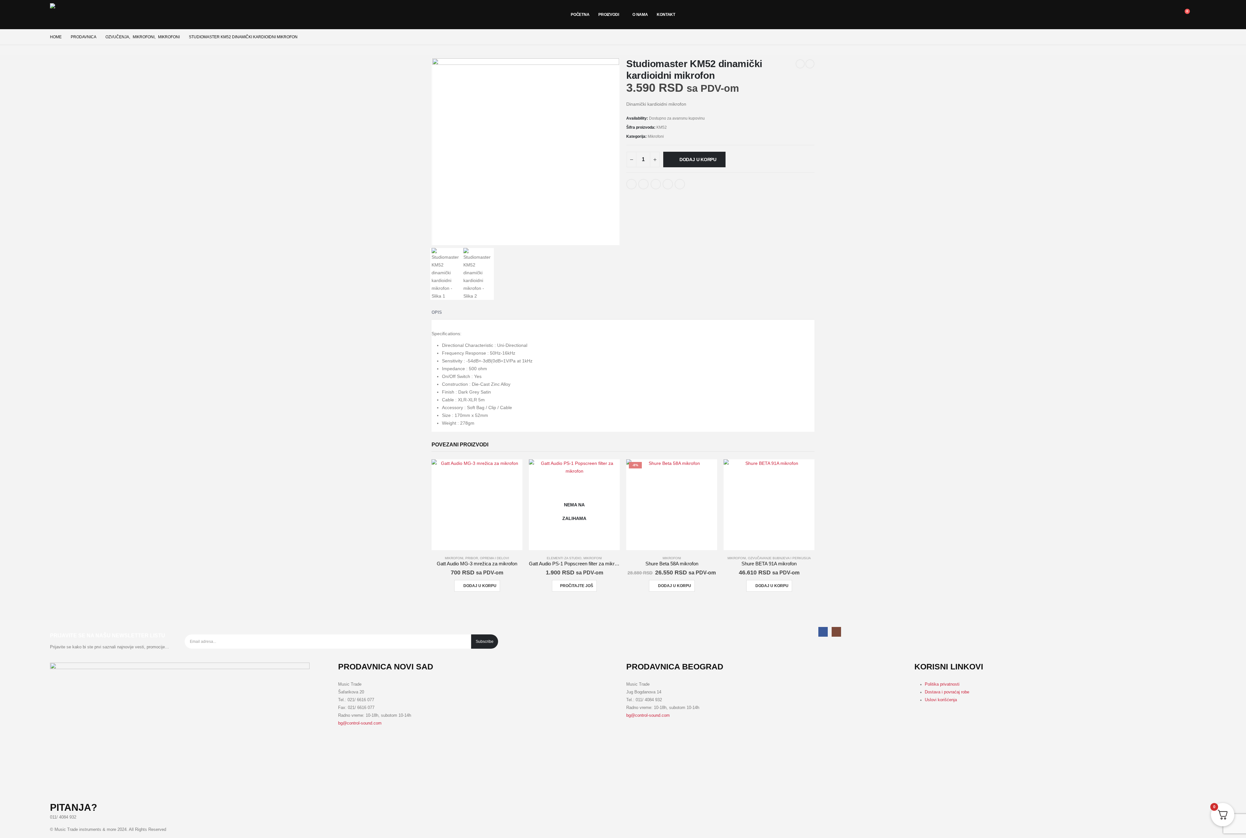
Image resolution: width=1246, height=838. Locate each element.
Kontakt (666, 14)
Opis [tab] (437, 312)
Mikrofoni (656, 136)
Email (680, 184)
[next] (809, 63)
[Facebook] (823, 631)
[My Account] (1139, 14)
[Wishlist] (1154, 14)
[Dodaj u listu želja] (694, 181)
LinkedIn (656, 184)
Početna (580, 14)
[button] (1168, 14)
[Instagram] (836, 631)
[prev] (800, 63)
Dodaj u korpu (697, 159)
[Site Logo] (72, 14)
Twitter (643, 184)
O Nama (640, 14)
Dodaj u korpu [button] (479, 586)
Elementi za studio (564, 558)
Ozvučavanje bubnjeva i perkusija (779, 558)
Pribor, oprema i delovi (487, 558)
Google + (668, 184)
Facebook (631, 184)
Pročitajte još (576, 586)
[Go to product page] (477, 504)
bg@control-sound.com (360, 723)
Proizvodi (608, 14)
